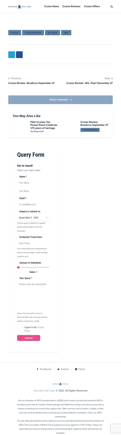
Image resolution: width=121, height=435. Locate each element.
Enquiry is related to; (29, 211)
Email (22, 198)
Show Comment (59, 99)
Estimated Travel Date (30, 237)
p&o (66, 32)
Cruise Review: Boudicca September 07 (94, 124)
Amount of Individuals (30, 262)
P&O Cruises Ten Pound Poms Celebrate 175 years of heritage (43, 125)
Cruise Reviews (33, 32)
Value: (33, 272)
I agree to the (34, 329)
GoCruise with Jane (44, 390)
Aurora (14, 32)
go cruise (52, 32)
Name (23, 176)
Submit (29, 338)
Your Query (25, 278)
